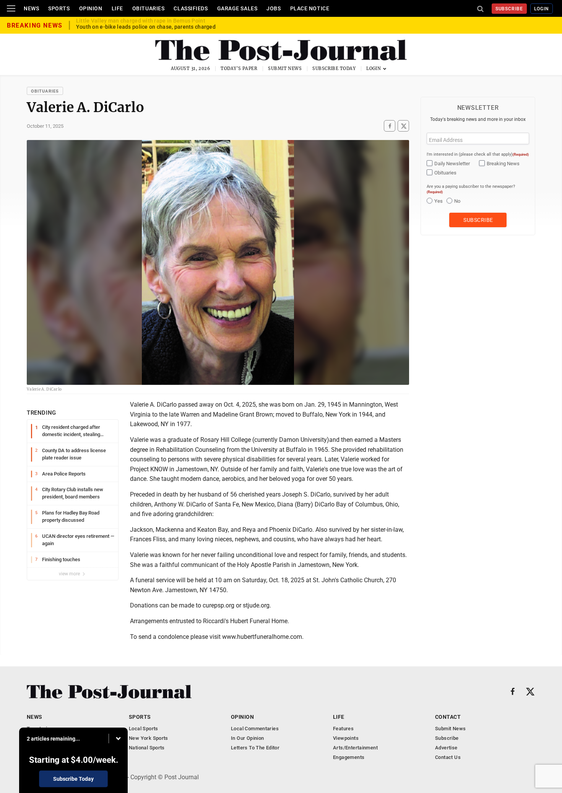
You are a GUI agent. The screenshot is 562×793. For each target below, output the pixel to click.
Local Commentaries (255, 728)
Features (343, 728)
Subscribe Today (334, 68)
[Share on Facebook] (389, 126)
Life (117, 8)
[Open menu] (11, 8)
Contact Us (448, 757)
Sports (59, 8)
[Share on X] (403, 126)
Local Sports (143, 728)
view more (70, 573)
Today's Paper (239, 68)
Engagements (348, 757)
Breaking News (503, 163)
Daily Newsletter (452, 163)
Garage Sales (237, 8)
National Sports (147, 748)
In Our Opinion (247, 738)
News (31, 8)
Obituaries (148, 8)
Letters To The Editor (255, 748)
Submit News (285, 68)
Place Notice (310, 8)
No (457, 201)
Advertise (446, 748)
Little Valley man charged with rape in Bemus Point (140, 25)
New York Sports (148, 738)
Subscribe (509, 8)
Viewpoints (346, 738)
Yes (438, 201)
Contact (448, 717)
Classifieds (191, 8)
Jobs (273, 8)
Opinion (90, 8)
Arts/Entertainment (355, 748)
